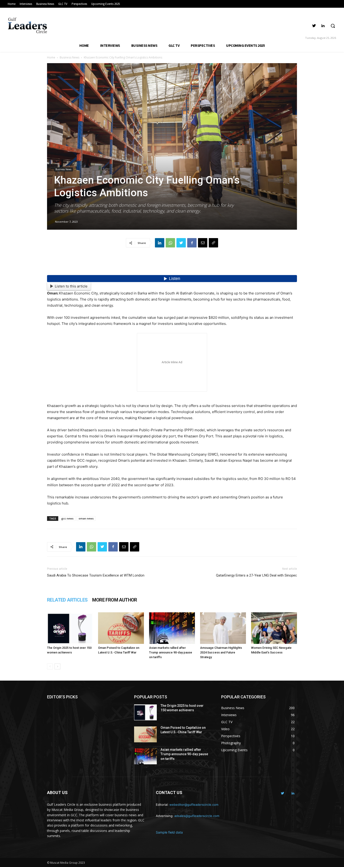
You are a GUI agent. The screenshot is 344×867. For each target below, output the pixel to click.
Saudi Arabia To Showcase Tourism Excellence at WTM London (95, 575)
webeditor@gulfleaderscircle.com (193, 804)
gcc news (67, 518)
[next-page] (57, 666)
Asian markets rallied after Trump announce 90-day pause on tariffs (170, 652)
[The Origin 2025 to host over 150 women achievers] (70, 628)
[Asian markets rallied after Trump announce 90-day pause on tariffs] (172, 628)
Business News (69, 57)
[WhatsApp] (170, 242)
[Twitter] (314, 26)
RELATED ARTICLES (67, 600)
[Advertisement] (172, 263)
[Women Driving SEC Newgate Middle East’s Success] (274, 628)
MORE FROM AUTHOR (114, 600)
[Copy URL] (213, 242)
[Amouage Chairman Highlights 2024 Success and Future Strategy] (223, 628)
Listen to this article (71, 286)
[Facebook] (192, 242)
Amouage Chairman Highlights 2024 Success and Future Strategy (221, 652)
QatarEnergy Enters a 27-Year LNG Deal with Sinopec (256, 575)
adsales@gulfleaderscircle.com (196, 816)
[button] (332, 25)
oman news (86, 518)
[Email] (202, 242)
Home (51, 57)
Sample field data (169, 832)
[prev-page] (50, 666)
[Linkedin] (323, 26)
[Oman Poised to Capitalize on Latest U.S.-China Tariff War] (121, 628)
